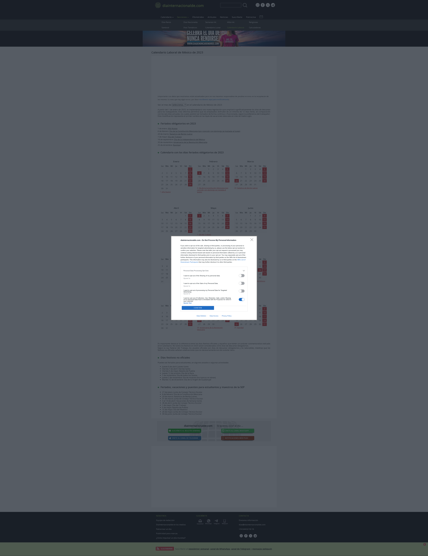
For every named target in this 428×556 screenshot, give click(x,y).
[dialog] (214, 278)
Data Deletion (201, 316)
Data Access (214, 316)
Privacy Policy (226, 316)
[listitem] (214, 271)
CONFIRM (198, 308)
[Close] (252, 240)
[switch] (242, 275)
